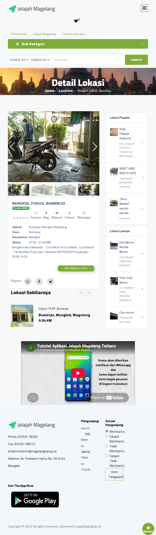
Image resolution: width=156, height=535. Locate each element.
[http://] (57, 213)
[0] (76, 21)
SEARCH (136, 59)
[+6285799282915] (70, 213)
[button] (94, 146)
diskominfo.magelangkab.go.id (80, 526)
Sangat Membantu (117, 439)
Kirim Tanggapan (116, 474)
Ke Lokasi (76, 268)
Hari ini (85, 428)
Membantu (117, 431)
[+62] (84, 213)
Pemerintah (19, 34)
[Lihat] (85, 146)
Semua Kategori (74, 34)
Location (66, 90)
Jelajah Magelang (44, 34)
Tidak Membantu (117, 448)
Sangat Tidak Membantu (117, 460)
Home (49, 90)
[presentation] (81, 292)
